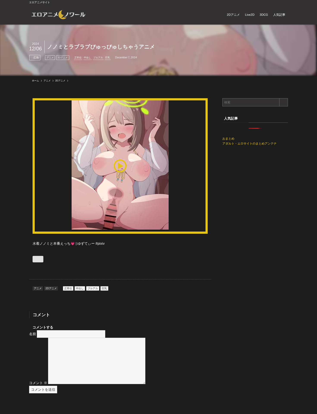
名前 (32, 334)
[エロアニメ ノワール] (58, 14)
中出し (87, 57)
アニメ (50, 57)
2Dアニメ (63, 57)
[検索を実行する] (283, 102)
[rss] (279, 2)
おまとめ (228, 138)
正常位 (78, 57)
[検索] (285, 2)
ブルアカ (98, 57)
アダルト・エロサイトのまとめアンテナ (249, 143)
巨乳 (107, 57)
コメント (38, 383)
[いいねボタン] (38, 259)
